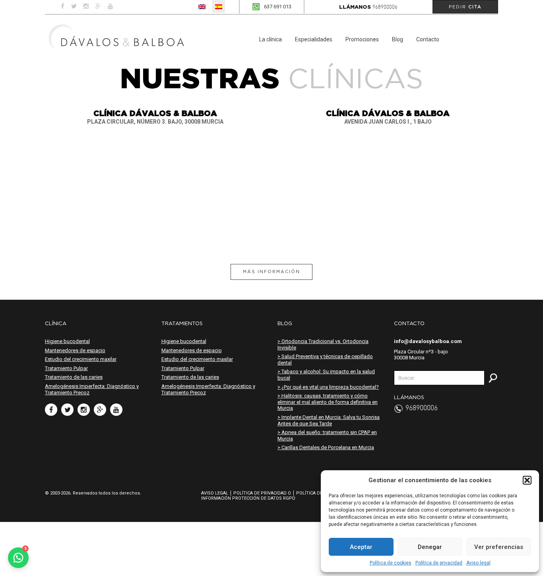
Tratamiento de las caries (74, 377)
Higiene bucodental (67, 341)
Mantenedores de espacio (75, 350)
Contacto (427, 39)
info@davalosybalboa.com (428, 341)
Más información (271, 271)
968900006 (385, 7)
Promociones (362, 39)
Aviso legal (478, 563)
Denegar (430, 547)
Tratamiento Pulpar (66, 368)
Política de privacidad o (262, 493)
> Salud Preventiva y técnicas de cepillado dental (325, 359)
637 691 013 (277, 7)
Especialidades (313, 39)
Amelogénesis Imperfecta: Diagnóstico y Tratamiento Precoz (92, 389)
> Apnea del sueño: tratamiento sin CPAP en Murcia (327, 435)
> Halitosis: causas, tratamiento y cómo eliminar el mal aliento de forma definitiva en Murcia (327, 402)
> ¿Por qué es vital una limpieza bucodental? (328, 387)
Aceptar (361, 547)
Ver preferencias (498, 547)
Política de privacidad (438, 563)
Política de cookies (390, 563)
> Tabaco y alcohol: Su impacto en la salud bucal (326, 374)
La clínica (270, 39)
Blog (397, 39)
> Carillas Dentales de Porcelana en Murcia (325, 447)
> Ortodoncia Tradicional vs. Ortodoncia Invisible (322, 344)
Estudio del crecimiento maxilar (80, 359)
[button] (527, 480)
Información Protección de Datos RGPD (248, 498)
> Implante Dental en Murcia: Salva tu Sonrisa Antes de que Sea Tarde (328, 420)
